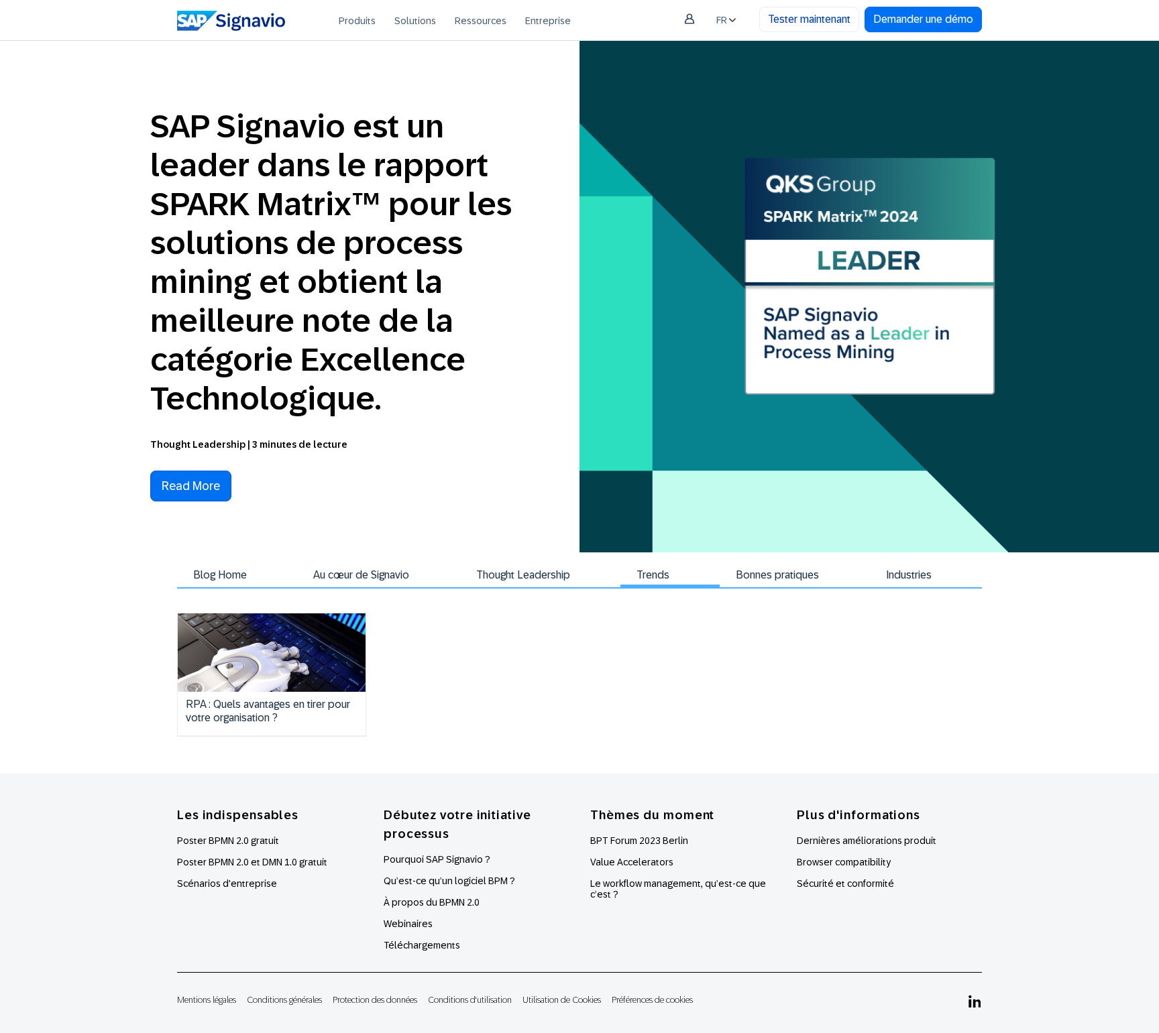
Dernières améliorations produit (866, 840)
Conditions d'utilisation (470, 1000)
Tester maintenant (809, 19)
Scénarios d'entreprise (227, 883)
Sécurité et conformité (845, 883)
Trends (653, 575)
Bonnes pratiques (777, 575)
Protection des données (375, 1000)
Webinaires (408, 923)
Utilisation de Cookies (561, 1000)
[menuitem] (357, 20)
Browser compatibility (844, 862)
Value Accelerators (631, 862)
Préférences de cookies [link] (652, 1000)
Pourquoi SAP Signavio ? (437, 859)
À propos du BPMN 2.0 (432, 902)
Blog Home (220, 575)
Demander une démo (923, 19)
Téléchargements (422, 945)
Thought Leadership (523, 575)
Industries (909, 575)
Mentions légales (206, 1000)
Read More (191, 486)
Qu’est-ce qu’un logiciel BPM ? (449, 880)
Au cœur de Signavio (361, 575)
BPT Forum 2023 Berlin (639, 840)
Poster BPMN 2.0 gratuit (228, 840)
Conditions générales (284, 1000)
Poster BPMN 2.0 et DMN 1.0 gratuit (252, 862)
